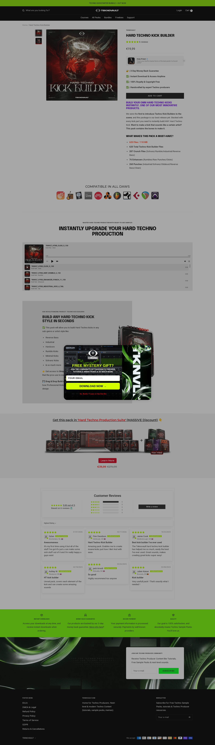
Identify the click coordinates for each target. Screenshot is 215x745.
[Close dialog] (148, 348)
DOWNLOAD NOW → (93, 386)
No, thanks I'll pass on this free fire (93, 394)
